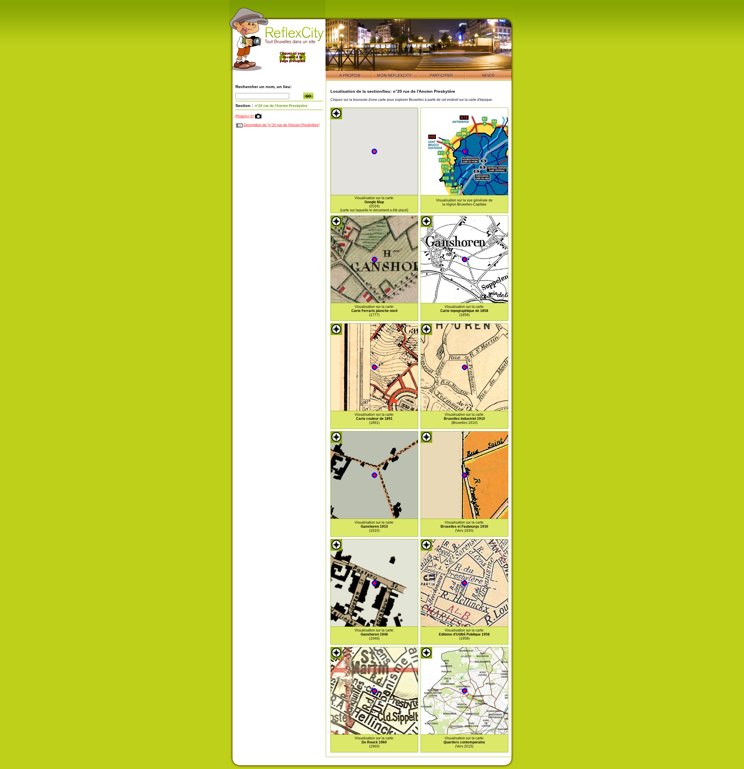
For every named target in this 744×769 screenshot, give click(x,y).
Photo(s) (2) (244, 116)
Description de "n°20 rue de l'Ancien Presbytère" (282, 125)
